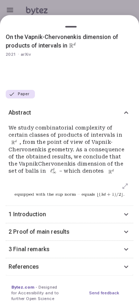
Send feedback (104, 292)
